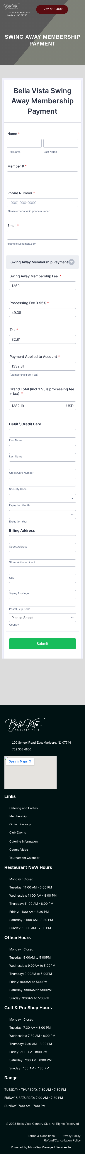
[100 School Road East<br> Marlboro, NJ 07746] (3, 13)
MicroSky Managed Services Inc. (51, 1147)
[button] (79, 7)
